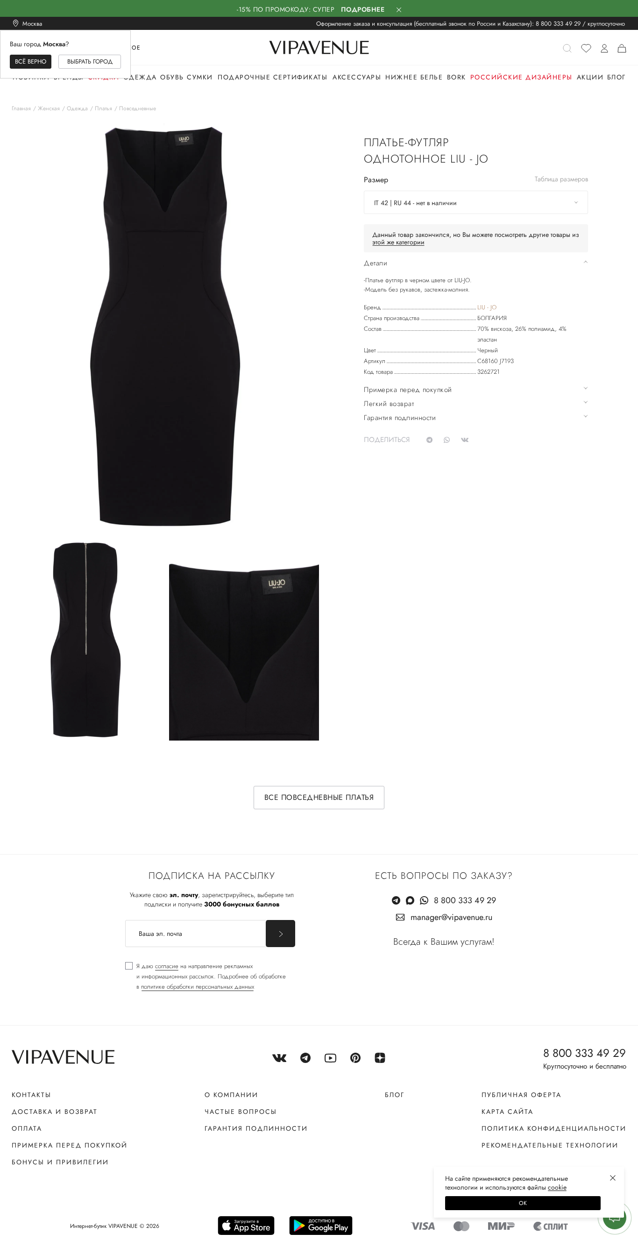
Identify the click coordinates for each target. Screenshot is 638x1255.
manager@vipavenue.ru (451, 917)
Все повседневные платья (319, 797)
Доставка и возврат (55, 1111)
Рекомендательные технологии (550, 1145)
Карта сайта (507, 1111)
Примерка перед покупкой (70, 1145)
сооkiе (557, 1187)
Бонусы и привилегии (60, 1162)
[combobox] (476, 202)
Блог (616, 77)
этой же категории (398, 242)
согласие (166, 966)
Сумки (200, 77)
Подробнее (363, 9)
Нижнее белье (414, 77)
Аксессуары (357, 77)
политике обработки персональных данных (197, 986)
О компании (231, 1094)
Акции (590, 77)
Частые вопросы (241, 1111)
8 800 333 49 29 (558, 23)
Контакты (31, 1094)
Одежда (140, 77)
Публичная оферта (521, 1094)
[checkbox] (205, 976)
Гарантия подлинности (256, 1128)
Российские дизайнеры (521, 77)
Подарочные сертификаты (272, 77)
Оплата (27, 1128)
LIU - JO (486, 307)
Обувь (172, 77)
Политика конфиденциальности (554, 1128)
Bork (456, 77)
